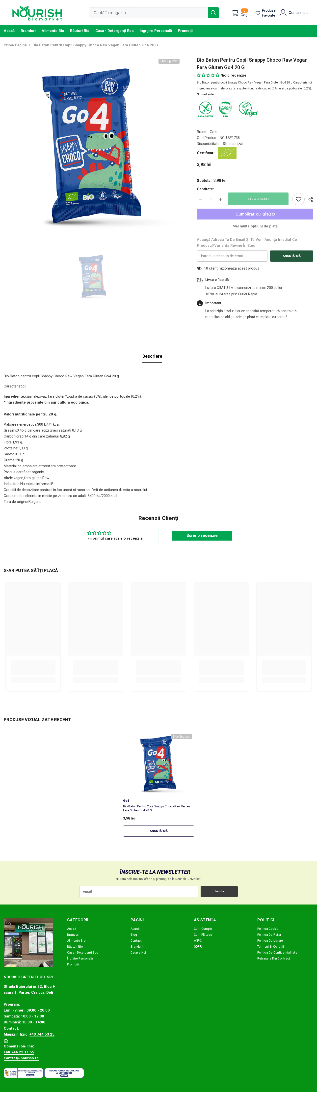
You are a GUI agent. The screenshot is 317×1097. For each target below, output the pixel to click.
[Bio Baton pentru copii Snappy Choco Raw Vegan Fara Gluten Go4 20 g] (158, 763)
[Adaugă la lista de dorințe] (298, 199)
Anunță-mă (292, 256)
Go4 (213, 132)
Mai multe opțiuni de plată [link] (255, 226)
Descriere (152, 356)
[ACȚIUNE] (309, 199)
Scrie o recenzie (202, 535)
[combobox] (148, 12)
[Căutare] (154, 12)
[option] (93, 145)
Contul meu (298, 13)
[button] (208, 75)
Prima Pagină (15, 45)
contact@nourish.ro (21, 1058)
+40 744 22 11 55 (19, 1052)
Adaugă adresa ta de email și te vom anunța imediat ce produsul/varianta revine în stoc (247, 242)
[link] (33, 671)
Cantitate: (205, 189)
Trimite (219, 891)
